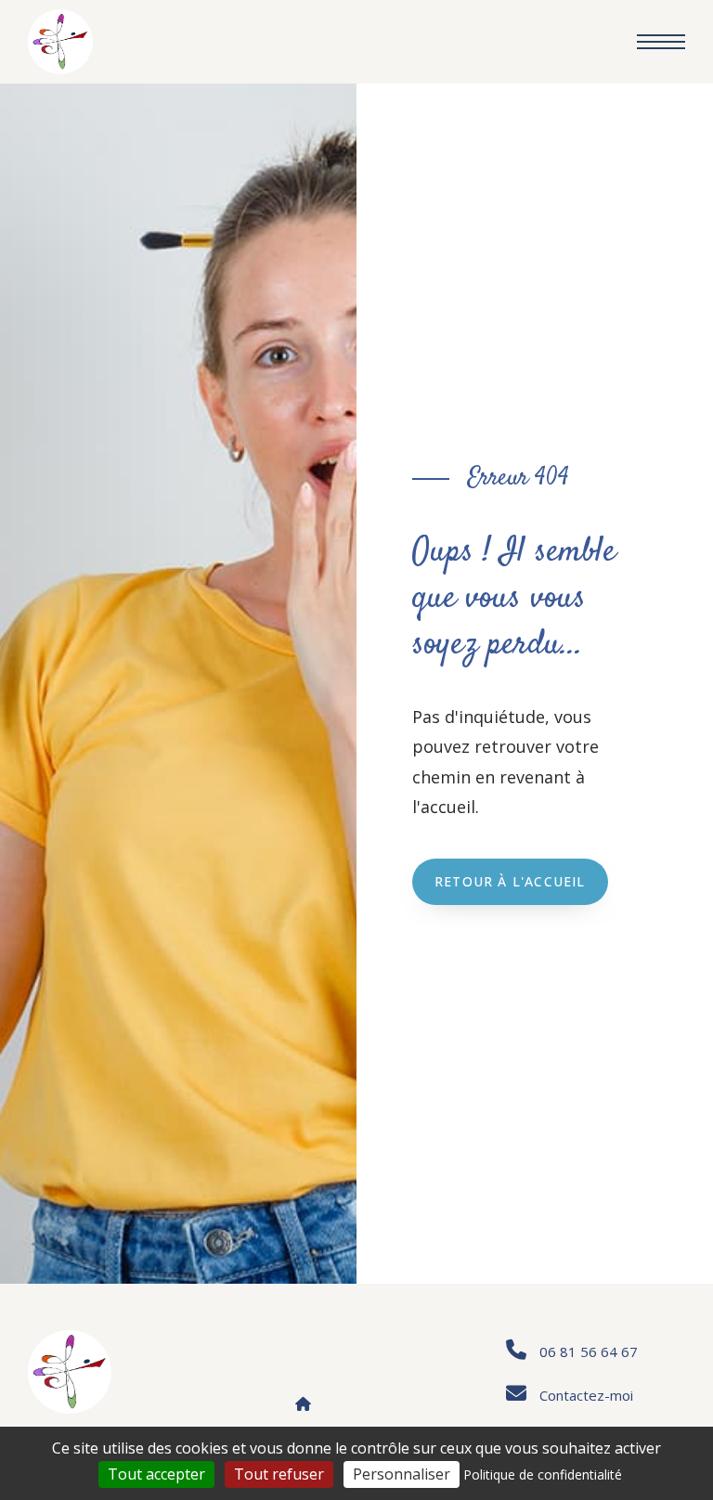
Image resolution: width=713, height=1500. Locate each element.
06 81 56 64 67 (588, 1351)
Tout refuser (279, 1474)
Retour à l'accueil (510, 881)
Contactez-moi (586, 1395)
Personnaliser (401, 1474)
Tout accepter (156, 1474)
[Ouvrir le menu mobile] (661, 41)
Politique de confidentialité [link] (542, 1474)
